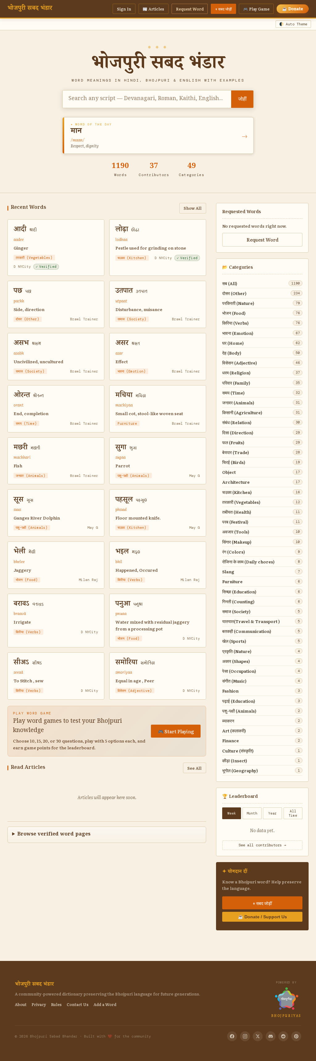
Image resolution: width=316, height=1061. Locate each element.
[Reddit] (283, 1036)
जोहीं (242, 99)
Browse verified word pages (53, 835)
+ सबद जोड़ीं (223, 9)
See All (194, 768)
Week (231, 813)
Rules (56, 1004)
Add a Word (105, 1004)
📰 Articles (153, 9)
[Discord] (271, 1036)
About (21, 1004)
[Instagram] (245, 1036)
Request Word (190, 9)
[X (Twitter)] (258, 1036)
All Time (293, 813)
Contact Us (78, 1004)
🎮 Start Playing (176, 731)
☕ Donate (292, 8)
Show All (193, 208)
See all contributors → (262, 845)
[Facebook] (232, 1036)
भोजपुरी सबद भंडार (29, 9)
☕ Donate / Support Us (262, 917)
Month (252, 813)
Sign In (124, 9)
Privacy (38, 1004)
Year (272, 813)
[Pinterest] (296, 1036)
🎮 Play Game (256, 9)
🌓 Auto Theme (293, 24)
